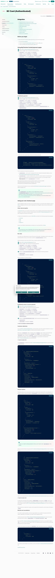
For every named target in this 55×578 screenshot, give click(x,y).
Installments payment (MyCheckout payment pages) (28, 23)
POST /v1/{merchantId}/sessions (44, 212)
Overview (3, 19)
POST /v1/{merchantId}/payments (27, 242)
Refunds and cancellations (23, 33)
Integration (4, 23)
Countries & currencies (5, 21)
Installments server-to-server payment (25, 29)
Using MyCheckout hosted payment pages (26, 22)
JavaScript (21, 218)
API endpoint (25, 41)
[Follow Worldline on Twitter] (45, 553)
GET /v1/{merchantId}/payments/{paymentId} (26, 195)
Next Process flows (21, 547)
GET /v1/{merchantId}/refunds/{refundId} (45, 543)
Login (52, 1)
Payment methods (5, 6)
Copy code (50, 59)
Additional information (5, 28)
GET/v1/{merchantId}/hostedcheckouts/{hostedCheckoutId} (29, 174)
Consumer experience (5, 30)
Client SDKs (34, 216)
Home (1, 6)
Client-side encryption (23, 26)
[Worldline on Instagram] (52, 553)
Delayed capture (22, 32)
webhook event (21, 196)
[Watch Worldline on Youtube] (50, 553)
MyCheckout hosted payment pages (40, 186)
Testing (3, 26)
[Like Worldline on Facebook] (47, 553)
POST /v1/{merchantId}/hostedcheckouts (28, 49)
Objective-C (21, 222)
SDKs (35, 44)
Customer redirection (22, 30)
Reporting (3, 32)
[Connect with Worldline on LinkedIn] (43, 553)
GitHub (44, 225)
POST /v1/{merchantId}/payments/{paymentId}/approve (36, 503)
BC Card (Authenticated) (12, 6)
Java (20, 219)
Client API (20, 210)
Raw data (20, 27)
